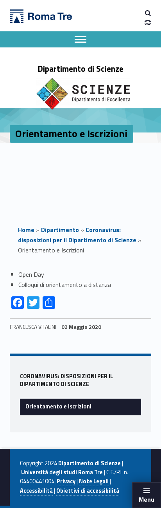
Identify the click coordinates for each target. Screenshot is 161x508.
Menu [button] (146, 499)
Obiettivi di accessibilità (87, 490)
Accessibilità (36, 490)
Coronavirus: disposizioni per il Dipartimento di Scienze (77, 235)
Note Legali (94, 481)
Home (26, 229)
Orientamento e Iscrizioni (58, 406)
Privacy (66, 481)
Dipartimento (60, 229)
